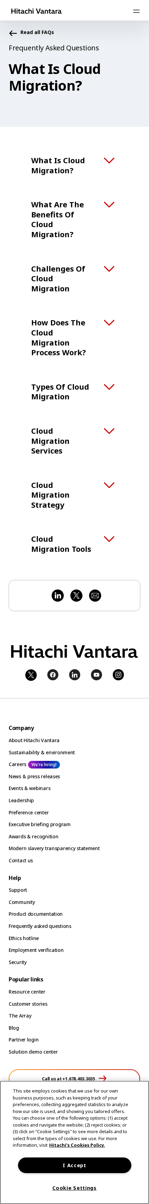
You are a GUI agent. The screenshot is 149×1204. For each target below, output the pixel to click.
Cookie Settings (74, 1188)
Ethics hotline (24, 938)
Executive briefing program (40, 824)
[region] (74, 1142)
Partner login (23, 1039)
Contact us (21, 860)
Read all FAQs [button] (37, 32)
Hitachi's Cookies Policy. (77, 1145)
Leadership (21, 800)
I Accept (74, 1165)
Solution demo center (33, 1051)
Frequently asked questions (40, 926)
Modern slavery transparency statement (54, 848)
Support (18, 890)
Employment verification (36, 950)
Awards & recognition (33, 836)
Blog (14, 1027)
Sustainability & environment (42, 752)
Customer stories (28, 1003)
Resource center (27, 991)
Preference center (29, 812)
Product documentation (36, 914)
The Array (20, 1015)
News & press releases (34, 776)
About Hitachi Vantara (34, 740)
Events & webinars (29, 788)
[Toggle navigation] (136, 11)
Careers (17, 764)
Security (18, 962)
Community (22, 902)
